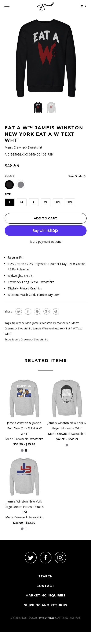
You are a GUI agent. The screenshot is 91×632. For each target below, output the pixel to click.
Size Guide (75, 176)
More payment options (45, 242)
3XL (70, 202)
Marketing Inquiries (46, 595)
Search (45, 576)
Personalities (61, 323)
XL (45, 202)
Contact (45, 586)
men (28, 323)
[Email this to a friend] (55, 311)
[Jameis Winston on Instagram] (60, 557)
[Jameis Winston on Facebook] (45, 557)
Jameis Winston (42, 323)
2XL (57, 202)
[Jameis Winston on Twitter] (31, 557)
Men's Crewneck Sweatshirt (30, 339)
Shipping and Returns (45, 605)
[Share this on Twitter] (18, 311)
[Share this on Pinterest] (36, 311)
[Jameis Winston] (45, 6)
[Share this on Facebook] (27, 311)
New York (18, 323)
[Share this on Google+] (46, 311)
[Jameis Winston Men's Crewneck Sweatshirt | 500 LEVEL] (46, 58)
